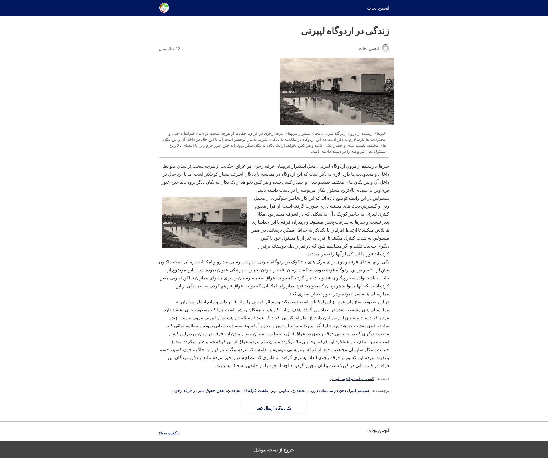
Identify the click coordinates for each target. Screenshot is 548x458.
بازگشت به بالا (170, 433)
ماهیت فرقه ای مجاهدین (247, 390)
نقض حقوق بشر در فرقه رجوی (198, 390)
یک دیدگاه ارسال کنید (274, 408)
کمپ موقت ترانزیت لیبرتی (351, 378)
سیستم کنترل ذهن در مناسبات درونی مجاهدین (330, 390)
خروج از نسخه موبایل (274, 450)
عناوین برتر (280, 390)
